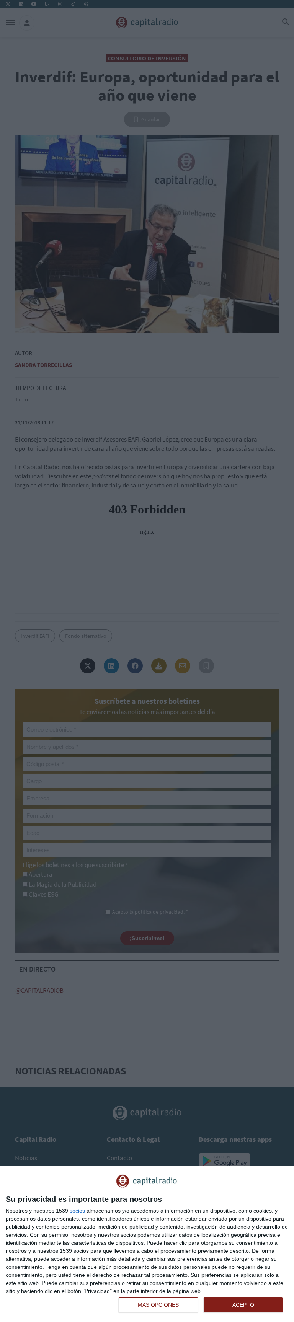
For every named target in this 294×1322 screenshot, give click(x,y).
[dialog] (147, 1244)
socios (77, 1210)
